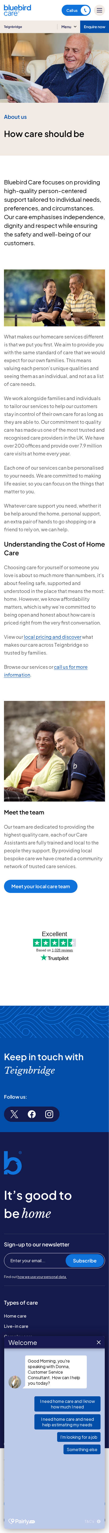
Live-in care (16, 1326)
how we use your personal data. (42, 1277)
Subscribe (85, 1260)
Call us (72, 10)
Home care (15, 1316)
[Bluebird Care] (17, 14)
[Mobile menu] (99, 10)
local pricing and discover (52, 637)
